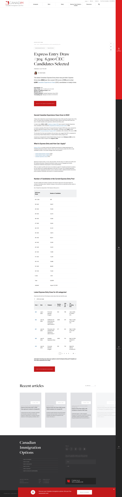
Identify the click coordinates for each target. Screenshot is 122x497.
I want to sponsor (26, 468)
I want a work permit (27, 464)
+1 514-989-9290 (46, 482)
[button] (45, 305)
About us (91, 1)
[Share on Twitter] (110, 46)
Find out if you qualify (84, 492)
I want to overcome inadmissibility (30, 470)
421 (36, 329)
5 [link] (68, 353)
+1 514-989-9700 (46, 481)
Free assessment (119, 50)
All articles (88, 385)
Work (49, 4)
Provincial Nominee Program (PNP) (48, 130)
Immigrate (35, 4)
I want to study (26, 461)
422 (36, 319)
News (38, 44)
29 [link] (73, 353)
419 (36, 346)
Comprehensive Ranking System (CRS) (57, 125)
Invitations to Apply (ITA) (52, 124)
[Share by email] (110, 49)
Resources (89, 4)
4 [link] (66, 353)
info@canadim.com (46, 479)
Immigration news (119, 349)
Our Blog (119, 448)
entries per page (40, 299)
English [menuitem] (86, 1)
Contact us (96, 1)
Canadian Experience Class (46, 82)
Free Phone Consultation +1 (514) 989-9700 (107, 1)
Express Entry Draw (38, 42)
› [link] (75, 353)
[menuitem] (86, 1)
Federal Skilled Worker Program (42, 153)
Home (35, 44)
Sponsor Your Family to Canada (75, 5)
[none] (86, 1)
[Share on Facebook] (110, 43)
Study (62, 4)
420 (36, 338)
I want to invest (26, 466)
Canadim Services (118, 249)
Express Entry (37, 147)
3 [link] (64, 353)
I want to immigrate (27, 459)
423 (36, 312)
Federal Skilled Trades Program (42, 155)
